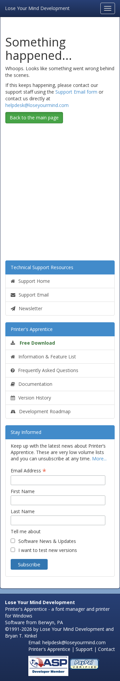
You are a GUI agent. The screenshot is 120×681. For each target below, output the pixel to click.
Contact (106, 649)
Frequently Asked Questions (48, 370)
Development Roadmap (45, 411)
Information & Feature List (47, 356)
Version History (34, 397)
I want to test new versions (47, 550)
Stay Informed (26, 432)
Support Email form (76, 92)
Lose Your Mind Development (37, 7)
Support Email (34, 295)
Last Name (23, 511)
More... (99, 458)
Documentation (35, 384)
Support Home (34, 281)
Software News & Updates (47, 541)
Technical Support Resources (42, 267)
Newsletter (30, 308)
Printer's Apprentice (32, 329)
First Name (23, 491)
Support (84, 649)
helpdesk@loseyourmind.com (37, 105)
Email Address (28, 470)
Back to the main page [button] (34, 117)
